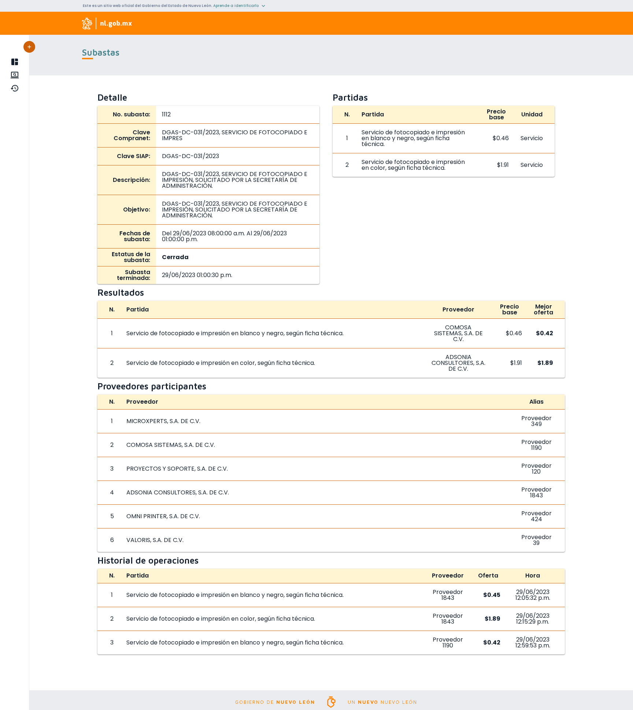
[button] (29, 47)
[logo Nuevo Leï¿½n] (107, 23)
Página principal (15, 61)
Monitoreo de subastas (15, 75)
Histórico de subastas (15, 88)
